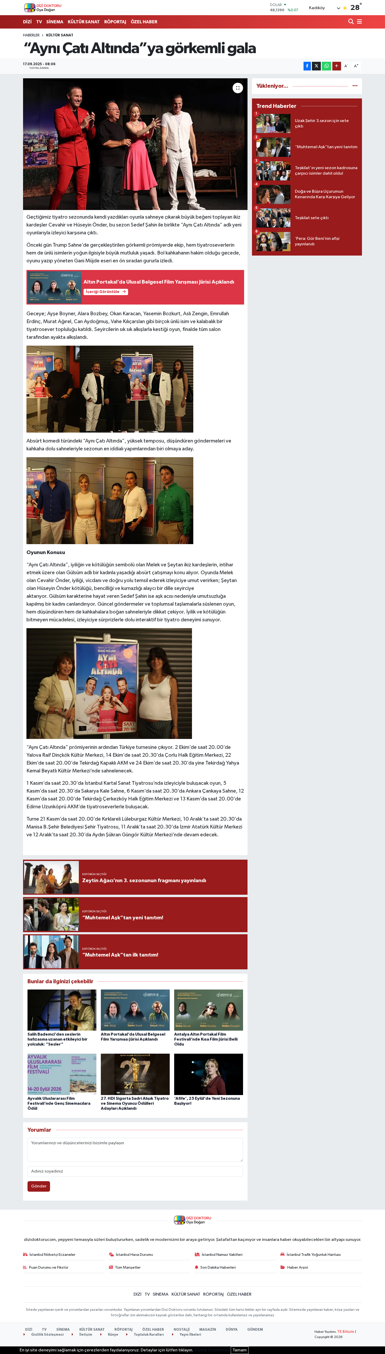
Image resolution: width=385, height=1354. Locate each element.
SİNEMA (54, 22)
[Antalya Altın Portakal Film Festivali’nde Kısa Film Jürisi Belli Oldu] (208, 1010)
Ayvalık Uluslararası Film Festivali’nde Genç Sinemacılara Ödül (59, 1103)
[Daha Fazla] (336, 66)
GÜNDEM (255, 1329)
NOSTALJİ (182, 1329)
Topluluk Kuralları (148, 1334)
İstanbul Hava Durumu (134, 1255)
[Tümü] (355, 86)
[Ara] (351, 22)
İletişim (85, 1334)
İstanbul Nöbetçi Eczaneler (52, 1255)
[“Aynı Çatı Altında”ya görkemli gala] (135, 144)
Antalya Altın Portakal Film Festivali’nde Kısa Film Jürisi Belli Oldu (206, 1039)
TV (39, 22)
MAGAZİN (207, 1329)
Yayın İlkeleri (190, 1334)
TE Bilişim (345, 1332)
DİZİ (27, 22)
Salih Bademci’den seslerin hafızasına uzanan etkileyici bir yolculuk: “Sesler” (57, 1039)
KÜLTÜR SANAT (84, 22)
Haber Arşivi (297, 1267)
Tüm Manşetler (128, 1267)
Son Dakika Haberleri (218, 1267)
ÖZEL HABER (144, 22)
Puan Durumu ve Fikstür (48, 1267)
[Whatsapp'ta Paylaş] (326, 66)
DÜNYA (232, 1329)
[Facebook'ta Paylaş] (307, 66)
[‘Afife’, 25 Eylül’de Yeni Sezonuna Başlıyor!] (208, 1074)
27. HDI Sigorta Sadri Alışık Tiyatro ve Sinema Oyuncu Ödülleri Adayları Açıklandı (135, 1103)
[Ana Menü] (358, 22)
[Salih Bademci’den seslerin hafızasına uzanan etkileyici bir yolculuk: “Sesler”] (62, 1010)
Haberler (31, 35)
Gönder (39, 1186)
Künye (112, 1334)
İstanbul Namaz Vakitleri (222, 1255)
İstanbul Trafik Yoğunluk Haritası (314, 1255)
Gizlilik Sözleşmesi (47, 1334)
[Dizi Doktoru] (42, 7)
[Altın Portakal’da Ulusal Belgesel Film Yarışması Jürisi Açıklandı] (135, 1010)
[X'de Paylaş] (316, 66)
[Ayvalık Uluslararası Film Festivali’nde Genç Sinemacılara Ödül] (62, 1074)
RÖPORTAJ (115, 22)
